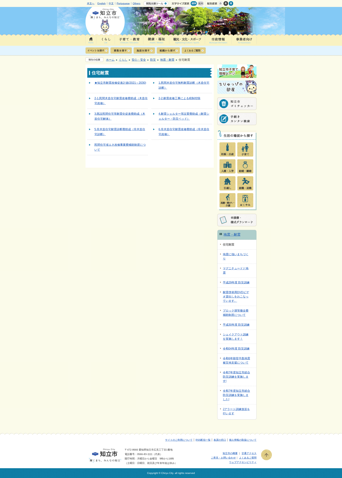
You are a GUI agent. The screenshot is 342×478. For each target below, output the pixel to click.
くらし (123, 59)
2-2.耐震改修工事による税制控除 (179, 98)
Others (136, 3)
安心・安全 (139, 59)
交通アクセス (249, 453)
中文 (111, 3)
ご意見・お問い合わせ (223, 457)
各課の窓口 (220, 439)
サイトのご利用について (179, 439)
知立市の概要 (230, 453)
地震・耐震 (167, 59)
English (101, 3)
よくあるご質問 (247, 457)
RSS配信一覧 (203, 439)
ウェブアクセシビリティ (242, 462)
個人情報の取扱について (242, 439)
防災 (153, 59)
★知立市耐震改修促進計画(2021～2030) (120, 82)
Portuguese (123, 3)
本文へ (90, 3)
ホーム (110, 59)
